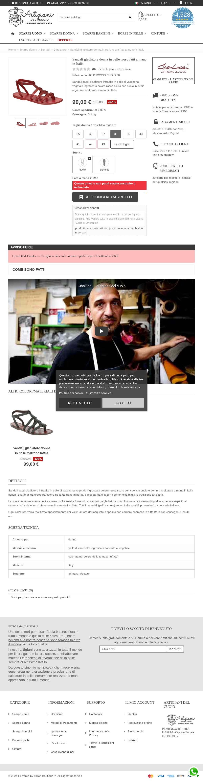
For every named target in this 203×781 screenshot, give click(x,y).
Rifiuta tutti (80, 402)
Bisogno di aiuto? (28, 3)
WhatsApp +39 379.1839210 (70, 3)
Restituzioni (58, 743)
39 (128, 134)
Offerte (65, 40)
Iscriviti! (175, 649)
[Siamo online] (193, 771)
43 (103, 144)
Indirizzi (132, 740)
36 (90, 134)
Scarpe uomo (30, 33)
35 (78, 134)
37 (103, 134)
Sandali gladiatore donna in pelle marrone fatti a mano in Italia (32, 451)
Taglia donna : (94, 125)
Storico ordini (136, 731)
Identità (132, 714)
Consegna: (79, 114)
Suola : (77, 152)
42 (90, 144)
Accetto (123, 402)
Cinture (158, 33)
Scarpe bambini (96, 33)
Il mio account (139, 702)
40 (141, 134)
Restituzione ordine (140, 722)
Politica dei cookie (71, 393)
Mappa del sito (98, 722)
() (94, 69)
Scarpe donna (62, 33)
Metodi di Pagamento (64, 722)
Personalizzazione (85, 207)
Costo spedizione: (84, 109)
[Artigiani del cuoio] (31, 17)
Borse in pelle (130, 33)
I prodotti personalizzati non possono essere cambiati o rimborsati (108, 230)
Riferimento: (80, 75)
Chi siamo (57, 714)
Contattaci (95, 714)
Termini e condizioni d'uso (101, 744)
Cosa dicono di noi (62, 751)
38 (115, 134)
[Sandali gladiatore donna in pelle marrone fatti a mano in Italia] (31, 422)
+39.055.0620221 (163, 155)
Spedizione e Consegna (59, 733)
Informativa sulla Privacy (99, 733)
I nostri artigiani (34, 40)
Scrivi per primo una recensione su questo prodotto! (40, 597)
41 (78, 144)
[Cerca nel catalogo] (130, 17)
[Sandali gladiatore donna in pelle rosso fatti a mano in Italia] (37, 86)
